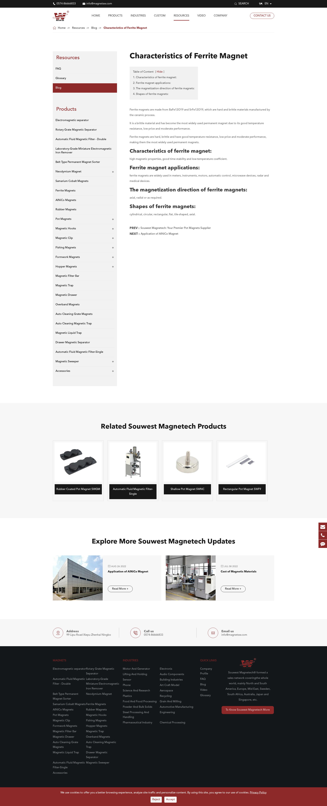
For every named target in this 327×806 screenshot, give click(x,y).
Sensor (127, 679)
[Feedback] (322, 544)
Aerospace (166, 690)
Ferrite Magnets (65, 190)
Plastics (127, 696)
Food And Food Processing (140, 701)
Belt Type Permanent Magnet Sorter (78, 162)
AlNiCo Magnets (66, 200)
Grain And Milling (170, 701)
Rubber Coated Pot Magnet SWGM (78, 489)
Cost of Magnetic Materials (238, 571)
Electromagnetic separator (72, 120)
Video (201, 15)
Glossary (61, 78)
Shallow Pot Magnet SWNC (187, 489)
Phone (127, 685)
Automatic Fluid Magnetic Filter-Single (79, 352)
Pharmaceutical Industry (137, 722)
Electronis (166, 669)
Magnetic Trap (64, 285)
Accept (170, 799)
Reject (156, 799)
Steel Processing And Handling (136, 715)
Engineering (167, 712)
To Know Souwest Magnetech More (248, 710)
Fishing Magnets (66, 247)
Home (96, 15)
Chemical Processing (172, 722)
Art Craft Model (169, 685)
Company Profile (206, 671)
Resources (181, 15)
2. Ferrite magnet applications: (152, 83)
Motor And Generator (136, 669)
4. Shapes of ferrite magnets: (150, 94)
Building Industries (171, 679)
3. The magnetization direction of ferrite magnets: (163, 88)
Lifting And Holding (135, 674)
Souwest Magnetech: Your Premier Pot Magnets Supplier (176, 228)
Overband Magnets (68, 304)
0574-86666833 (66, 3)
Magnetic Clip (64, 238)
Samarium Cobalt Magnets (72, 181)
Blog (94, 28)
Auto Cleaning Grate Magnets (74, 314)
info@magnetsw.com (99, 3)
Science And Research (136, 690)
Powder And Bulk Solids (137, 707)
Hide (160, 72)
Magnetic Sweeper (67, 361)
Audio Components (172, 674)
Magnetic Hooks (66, 228)
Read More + (120, 588)
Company (220, 15)
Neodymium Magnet (68, 171)
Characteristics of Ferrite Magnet (125, 28)
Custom (160, 15)
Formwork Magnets (68, 257)
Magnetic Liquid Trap (69, 333)
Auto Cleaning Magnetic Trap (74, 323)
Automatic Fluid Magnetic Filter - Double (81, 139)
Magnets (59, 660)
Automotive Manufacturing (176, 707)
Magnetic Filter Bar (67, 276)
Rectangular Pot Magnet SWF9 (242, 489)
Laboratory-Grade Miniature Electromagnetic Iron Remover (84, 150)
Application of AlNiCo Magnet (159, 234)
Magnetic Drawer (66, 295)
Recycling (166, 696)
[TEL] (322, 535)
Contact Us (262, 15)
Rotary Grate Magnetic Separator (76, 129)
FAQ (58, 68)
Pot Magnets (63, 219)
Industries (138, 15)
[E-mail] (322, 527)
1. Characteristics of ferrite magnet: (155, 77)
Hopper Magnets (66, 266)
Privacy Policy (258, 792)
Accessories (63, 371)
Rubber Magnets (66, 209)
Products (115, 15)
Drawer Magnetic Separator (73, 342)
